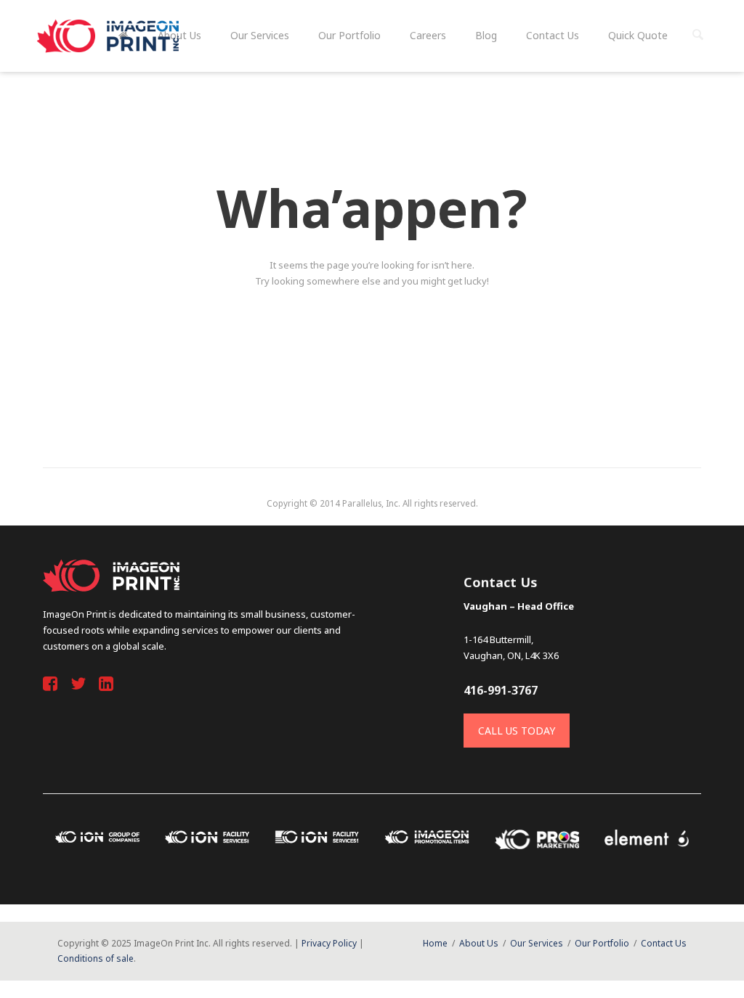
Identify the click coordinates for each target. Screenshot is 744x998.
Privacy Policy (329, 943)
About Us (478, 943)
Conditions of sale (95, 958)
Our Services (536, 943)
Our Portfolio (602, 943)
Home (435, 943)
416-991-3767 (501, 690)
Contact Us (664, 943)
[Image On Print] (109, 35)
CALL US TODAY (516, 730)
